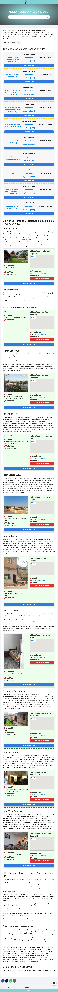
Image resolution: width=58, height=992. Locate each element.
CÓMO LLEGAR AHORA (42, 278)
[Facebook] (3, 981)
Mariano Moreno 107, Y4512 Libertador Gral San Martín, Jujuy (12, 192)
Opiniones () (29, 61)
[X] (6, 981)
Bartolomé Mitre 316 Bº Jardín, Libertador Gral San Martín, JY (12, 93)
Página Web (29, 58)
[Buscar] (47, 16)
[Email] (14, 981)
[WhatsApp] (10, 981)
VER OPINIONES (29, 65)
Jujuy (12, 173)
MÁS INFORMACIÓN (29, 283)
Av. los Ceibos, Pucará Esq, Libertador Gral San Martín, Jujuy (12, 110)
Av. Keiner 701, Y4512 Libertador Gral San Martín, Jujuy (12, 60)
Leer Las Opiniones (40, 273)
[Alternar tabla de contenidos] (18, 43)
